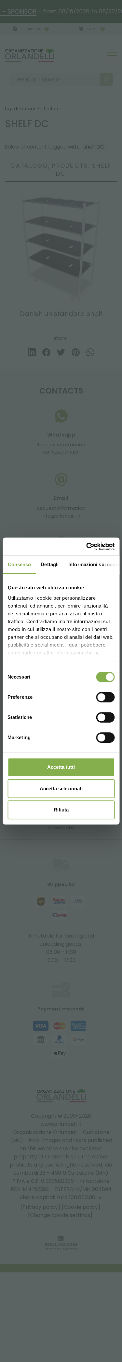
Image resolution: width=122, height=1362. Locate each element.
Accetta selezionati (61, 788)
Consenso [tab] (19, 564)
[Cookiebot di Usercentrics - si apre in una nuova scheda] (87, 546)
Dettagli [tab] (50, 564)
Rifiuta (61, 809)
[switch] (105, 697)
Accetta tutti (61, 767)
